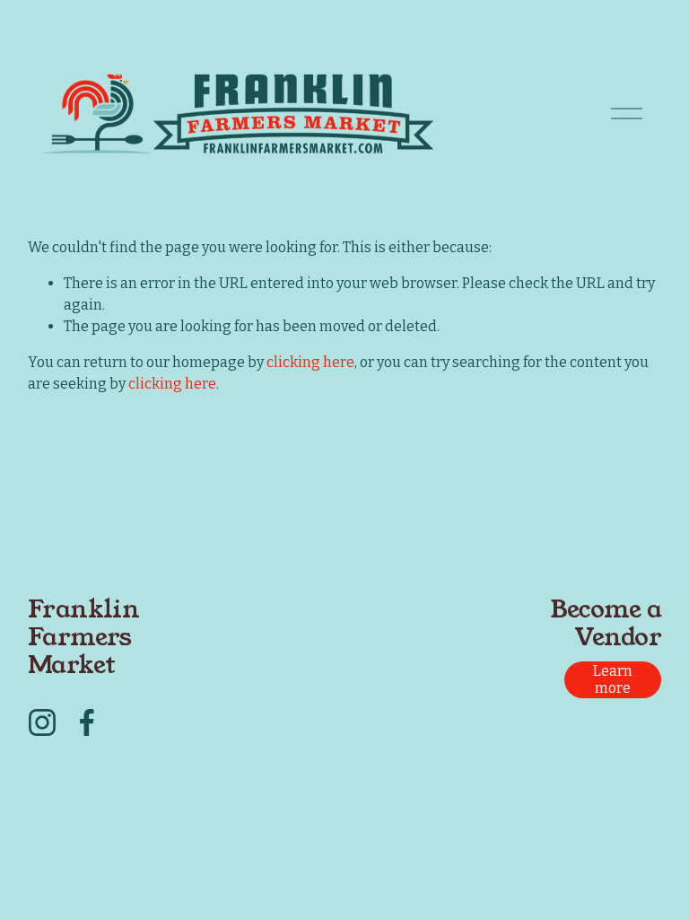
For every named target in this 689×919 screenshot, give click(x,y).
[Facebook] (87, 722)
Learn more (612, 679)
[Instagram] (42, 722)
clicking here (310, 362)
